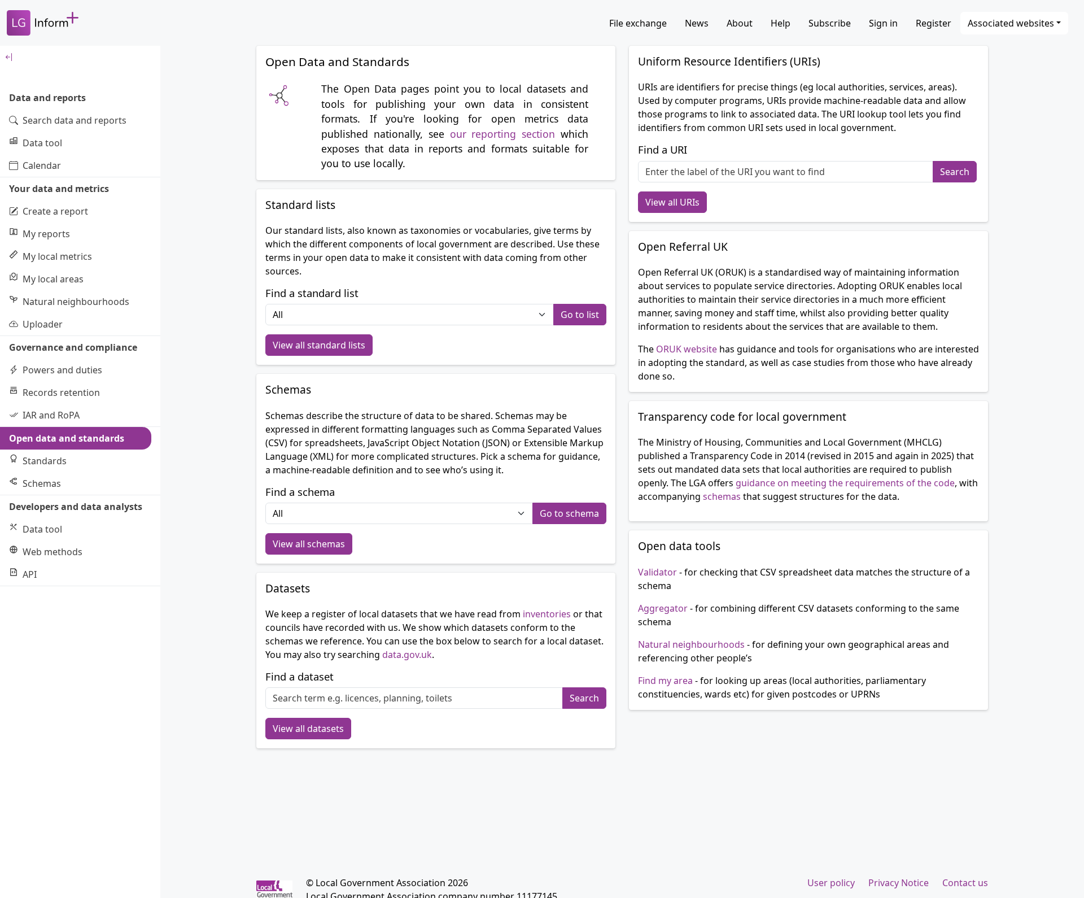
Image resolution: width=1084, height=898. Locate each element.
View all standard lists (319, 345)
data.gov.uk (407, 654)
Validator (657, 572)
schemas (722, 496)
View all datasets (308, 728)
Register (933, 23)
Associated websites (1011, 23)
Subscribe (829, 23)
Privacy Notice (898, 883)
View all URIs (672, 202)
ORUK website (686, 349)
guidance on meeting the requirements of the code (845, 483)
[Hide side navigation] (80, 57)
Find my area (665, 680)
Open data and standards (66, 438)
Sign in (883, 23)
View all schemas (309, 544)
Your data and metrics (59, 188)
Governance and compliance (73, 347)
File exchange (638, 23)
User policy (831, 883)
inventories (547, 614)
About (740, 23)
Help (780, 23)
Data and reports (47, 97)
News (697, 23)
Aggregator (664, 608)
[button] (579, 314)
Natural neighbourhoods (691, 644)
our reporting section (503, 134)
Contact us (965, 883)
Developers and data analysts (75, 506)
